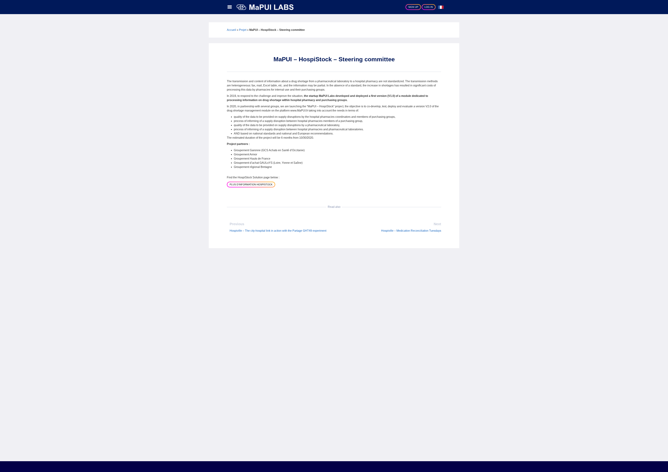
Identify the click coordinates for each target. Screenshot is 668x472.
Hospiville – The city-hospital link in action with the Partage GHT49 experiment (278, 230)
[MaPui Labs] (265, 6)
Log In (428, 7)
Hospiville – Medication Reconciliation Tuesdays (411, 230)
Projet (242, 29)
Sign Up (413, 7)
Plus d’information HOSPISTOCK (251, 184)
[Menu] (229, 7)
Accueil (231, 29)
